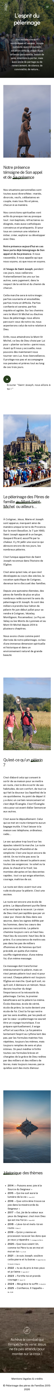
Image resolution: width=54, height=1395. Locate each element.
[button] (47, 6)
